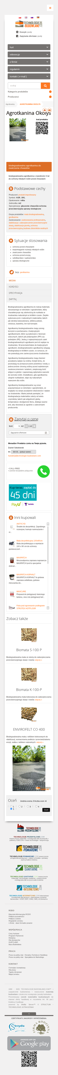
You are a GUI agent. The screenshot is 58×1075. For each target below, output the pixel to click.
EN (26, 17)
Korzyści (14, 286)
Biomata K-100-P (29, 689)
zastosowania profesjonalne (33, 220)
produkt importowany (27, 195)
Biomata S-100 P (29, 650)
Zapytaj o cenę (26, 419)
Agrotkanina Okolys (30, 104)
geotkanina (13, 217)
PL (20, 17)
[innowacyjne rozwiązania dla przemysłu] (29, 831)
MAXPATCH (22, 558)
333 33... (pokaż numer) (22, 452)
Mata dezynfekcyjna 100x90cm (30, 541)
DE (38, 17)
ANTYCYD (21, 524)
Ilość (11, 426)
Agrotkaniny (10, 104)
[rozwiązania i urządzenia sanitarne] (29, 871)
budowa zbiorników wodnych (36, 228)
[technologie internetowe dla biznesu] (29, 890)
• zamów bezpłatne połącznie (20, 469)
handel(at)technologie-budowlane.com (24, 456)
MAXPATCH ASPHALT (26, 575)
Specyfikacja (15, 292)
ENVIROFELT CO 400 (29, 729)
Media (12, 280)
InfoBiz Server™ (28, 1004)
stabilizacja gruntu (22, 226)
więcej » (38, 660)
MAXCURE (21, 591)
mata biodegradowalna (34, 214)
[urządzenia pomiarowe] (29, 851)
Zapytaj (13, 299)
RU (32, 17)
